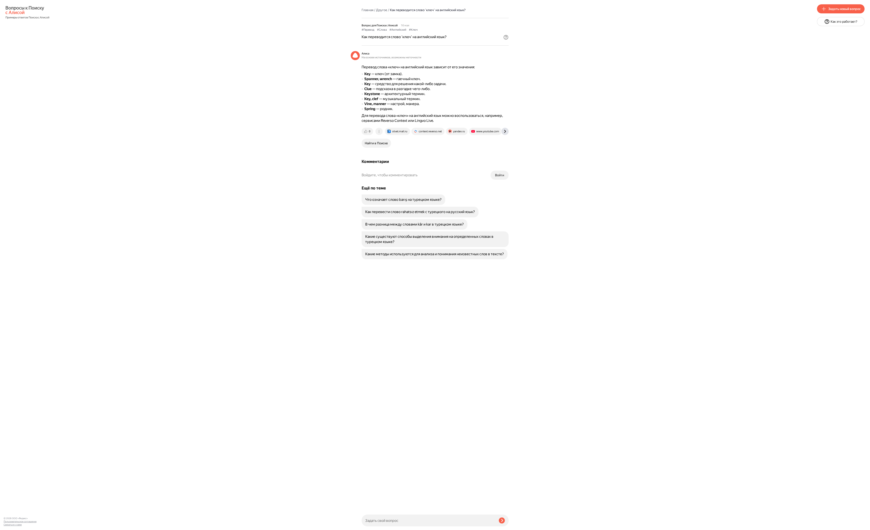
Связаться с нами (13, 524)
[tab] (368, 131)
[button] (506, 37)
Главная (367, 10)
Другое (381, 10)
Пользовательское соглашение (20, 521)
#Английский (397, 29)
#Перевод (368, 29)
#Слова (382, 29)
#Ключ (413, 29)
